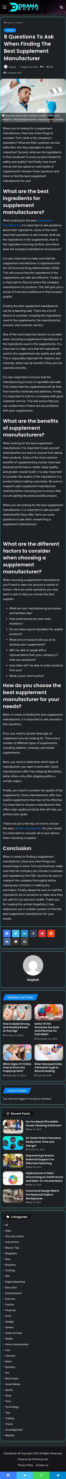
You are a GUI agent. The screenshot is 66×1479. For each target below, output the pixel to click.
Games (9, 1327)
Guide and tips (13, 1332)
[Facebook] (7, 933)
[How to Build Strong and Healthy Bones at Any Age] (17, 1012)
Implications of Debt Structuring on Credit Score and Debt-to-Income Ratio (44, 1177)
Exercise (10, 1298)
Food (8, 1315)
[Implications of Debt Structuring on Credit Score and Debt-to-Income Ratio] (13, 1178)
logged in (23, 1098)
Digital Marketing (15, 1281)
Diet (7, 1276)
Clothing (10, 1270)
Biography (11, 1253)
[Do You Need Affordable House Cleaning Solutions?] (13, 1127)
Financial (10, 1310)
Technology (12, 1406)
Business (10, 1264)
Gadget (9, 1321)
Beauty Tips (12, 1247)
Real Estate (12, 1378)
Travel (8, 1423)
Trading (9, 1418)
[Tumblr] (33, 933)
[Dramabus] (23, 7)
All (6, 1224)
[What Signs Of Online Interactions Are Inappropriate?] (17, 1052)
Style (8, 1395)
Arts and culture (14, 1236)
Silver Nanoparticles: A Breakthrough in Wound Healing (48, 1067)
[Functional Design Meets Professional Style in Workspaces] (13, 1196)
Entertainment (13, 1293)
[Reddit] (51, 933)
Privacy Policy (25, 1465)
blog (7, 1259)
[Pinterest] (42, 933)
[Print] (24, 941)
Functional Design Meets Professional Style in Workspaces (42, 1194)
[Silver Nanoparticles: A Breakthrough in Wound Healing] (48, 1052)
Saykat (12, 67)
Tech (8, 1401)
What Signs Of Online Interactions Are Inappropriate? (17, 1067)
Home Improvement (17, 1344)
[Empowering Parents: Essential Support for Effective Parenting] (13, 1160)
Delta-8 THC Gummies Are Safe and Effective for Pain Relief (46, 1029)
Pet (7, 1372)
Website (9, 1435)
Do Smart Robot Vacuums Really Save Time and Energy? (43, 1141)
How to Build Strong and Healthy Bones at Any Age (16, 1027)
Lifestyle (10, 1355)
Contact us (42, 1465)
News (8, 1361)
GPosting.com (40, 1459)
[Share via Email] (15, 941)
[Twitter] (15, 933)
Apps (8, 1230)
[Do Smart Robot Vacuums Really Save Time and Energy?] (13, 1143)
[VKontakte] (7, 941)
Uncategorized (13, 1429)
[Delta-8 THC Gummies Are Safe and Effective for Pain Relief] (48, 1012)
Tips (7, 1412)
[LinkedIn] (24, 933)
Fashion (9, 1304)
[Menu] (4, 8)
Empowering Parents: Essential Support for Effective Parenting (40, 1159)
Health (19, 22)
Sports (9, 1389)
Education (11, 1287)
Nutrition (10, 1367)
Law (7, 1350)
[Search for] (61, 8)
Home (10, 22)
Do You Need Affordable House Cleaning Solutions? (44, 1123)
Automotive (12, 1241)
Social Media (12, 1384)
